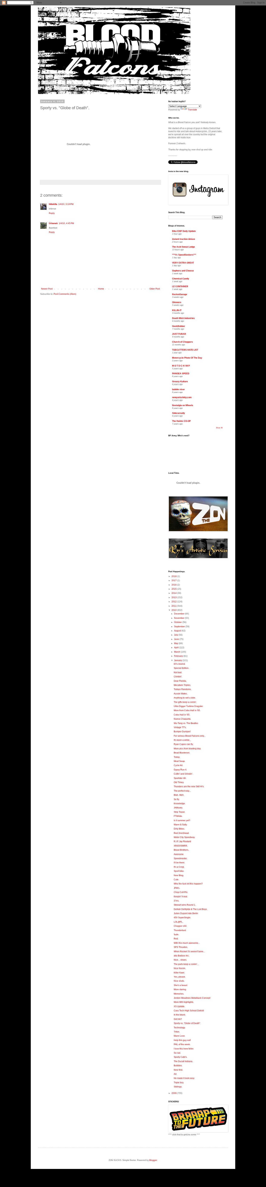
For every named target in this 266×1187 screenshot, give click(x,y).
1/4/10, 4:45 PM (66, 223)
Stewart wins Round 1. (185, 905)
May (176, 643)
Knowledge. (179, 803)
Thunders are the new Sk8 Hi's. (189, 786)
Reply (52, 213)
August (177, 630)
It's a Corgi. (179, 867)
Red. (176, 938)
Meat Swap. (179, 761)
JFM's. (177, 888)
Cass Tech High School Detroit (189, 1010)
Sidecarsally (178, 413)
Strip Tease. (179, 812)
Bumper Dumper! (182, 731)
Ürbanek (53, 223)
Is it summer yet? (182, 820)
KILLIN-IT (176, 310)
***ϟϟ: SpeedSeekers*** (184, 255)
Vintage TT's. (180, 727)
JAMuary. (178, 807)
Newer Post (46, 289)
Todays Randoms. (182, 689)
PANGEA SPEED (180, 373)
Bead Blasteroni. (182, 752)
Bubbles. (178, 1065)
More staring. (180, 989)
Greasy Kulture (180, 381)
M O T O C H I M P (181, 366)
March (177, 652)
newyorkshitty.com (182, 397)
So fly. (177, 799)
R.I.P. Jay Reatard (182, 841)
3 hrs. (176, 900)
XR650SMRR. (181, 846)
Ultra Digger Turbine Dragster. (188, 706)
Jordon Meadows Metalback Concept (192, 998)
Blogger (153, 1160)
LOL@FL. (178, 922)
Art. (175, 1074)
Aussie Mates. (180, 693)
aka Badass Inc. (181, 955)
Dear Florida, (180, 681)
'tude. (176, 934)
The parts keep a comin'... (186, 964)
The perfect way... (182, 791)
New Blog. (179, 875)
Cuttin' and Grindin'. (183, 774)
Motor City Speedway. (184, 837)
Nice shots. (179, 981)
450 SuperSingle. (182, 917)
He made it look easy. (184, 1078)
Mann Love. (179, 1036)
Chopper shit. (180, 926)
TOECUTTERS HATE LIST (185, 350)
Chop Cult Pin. (181, 892)
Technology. (179, 1027)
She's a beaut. (181, 985)
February (178, 656)
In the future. (180, 1015)
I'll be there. (179, 862)
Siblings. (178, 1086)
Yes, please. (180, 977)
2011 (174, 606)
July (176, 635)
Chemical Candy (180, 278)
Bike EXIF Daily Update (184, 231)
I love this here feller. (184, 1048)
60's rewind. (179, 664)
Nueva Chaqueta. (182, 719)
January (178, 660)
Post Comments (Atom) (65, 294)
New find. (178, 1070)
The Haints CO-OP (181, 421)
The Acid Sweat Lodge (183, 247)
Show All (219, 428)
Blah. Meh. (179, 795)
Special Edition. (181, 668)
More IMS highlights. (184, 1002)
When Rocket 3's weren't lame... (189, 951)
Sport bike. (179, 871)
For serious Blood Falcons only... (190, 736)
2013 (174, 597)
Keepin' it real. (181, 896)
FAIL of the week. (182, 1044)
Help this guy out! (182, 1040)
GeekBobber (178, 326)
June (177, 639)
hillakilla (53, 204)
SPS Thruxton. (181, 947)
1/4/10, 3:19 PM (65, 204)
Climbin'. (178, 676)
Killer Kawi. (179, 972)
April (176, 647)
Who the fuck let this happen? (188, 883)
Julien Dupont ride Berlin (186, 913)
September (179, 626)
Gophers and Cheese (183, 270)
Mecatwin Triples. (182, 685)
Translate (192, 109)
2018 (174, 576)
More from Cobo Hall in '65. (187, 710)
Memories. (179, 994)
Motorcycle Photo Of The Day (187, 358)
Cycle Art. (178, 765)
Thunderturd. (180, 930)
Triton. (177, 1031)
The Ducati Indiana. (183, 1061)
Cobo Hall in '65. (182, 715)
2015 (174, 589)
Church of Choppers (182, 342)
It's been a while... (182, 740)
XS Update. (179, 1006)
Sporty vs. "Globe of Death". (187, 1023)
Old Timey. (179, 782)
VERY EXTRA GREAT (183, 263)
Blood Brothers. (181, 850)
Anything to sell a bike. (185, 698)
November (179, 618)
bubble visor (178, 389)
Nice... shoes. (180, 960)
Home (101, 289)
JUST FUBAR (179, 334)
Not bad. (178, 672)
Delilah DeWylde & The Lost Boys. (190, 909)
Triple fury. (179, 1082)
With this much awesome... (187, 943)
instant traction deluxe (183, 239)
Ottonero (176, 302)
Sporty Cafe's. (180, 1057)
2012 (174, 601)
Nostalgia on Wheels (182, 405)
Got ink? (178, 1019)
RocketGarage (179, 294)
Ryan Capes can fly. (183, 744)
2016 (174, 585)
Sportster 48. (180, 778)
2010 (174, 610)
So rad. (177, 1053)
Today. (177, 757)
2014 (174, 593)
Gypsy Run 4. (180, 769)
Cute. (176, 879)
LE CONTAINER (180, 286)
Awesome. (179, 854)
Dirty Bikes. (179, 829)
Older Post (154, 289)
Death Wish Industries (183, 318)
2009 (174, 1093)
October (178, 622)
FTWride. (178, 816)
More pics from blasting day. (187, 748)
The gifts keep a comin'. (185, 702)
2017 (174, 580)
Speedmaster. (180, 858)
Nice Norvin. (180, 968)
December (179, 613)
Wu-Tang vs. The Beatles (186, 723)
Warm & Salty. (180, 824)
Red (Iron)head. (181, 833)
